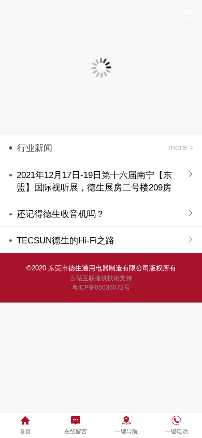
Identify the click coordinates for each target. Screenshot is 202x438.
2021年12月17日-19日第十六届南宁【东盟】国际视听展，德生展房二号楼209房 (94, 181)
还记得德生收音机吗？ (61, 214)
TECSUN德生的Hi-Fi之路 (65, 240)
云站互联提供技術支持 (101, 278)
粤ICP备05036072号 (101, 287)
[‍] (181, 148)
